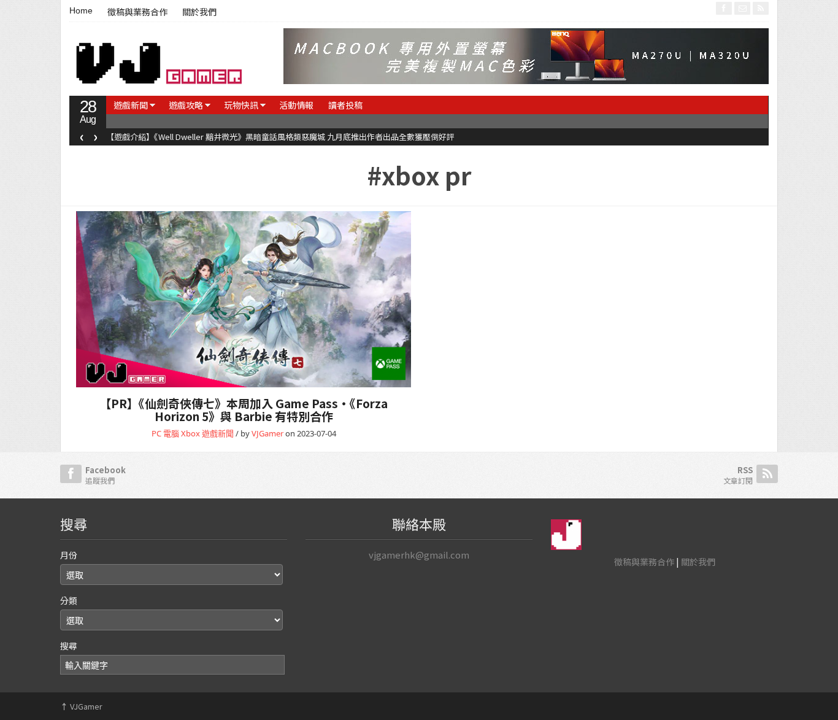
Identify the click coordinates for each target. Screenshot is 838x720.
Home (81, 10)
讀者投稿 (345, 105)
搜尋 (68, 646)
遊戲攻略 (186, 105)
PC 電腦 (165, 433)
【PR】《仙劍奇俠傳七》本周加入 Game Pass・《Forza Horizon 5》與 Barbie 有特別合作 (243, 409)
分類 (68, 600)
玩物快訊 (241, 105)
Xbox (190, 433)
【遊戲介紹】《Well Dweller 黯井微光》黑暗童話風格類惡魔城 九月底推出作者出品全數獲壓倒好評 (280, 136)
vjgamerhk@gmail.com (419, 554)
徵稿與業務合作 (137, 12)
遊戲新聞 (130, 105)
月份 (68, 555)
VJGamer (267, 433)
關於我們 (199, 12)
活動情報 (296, 105)
